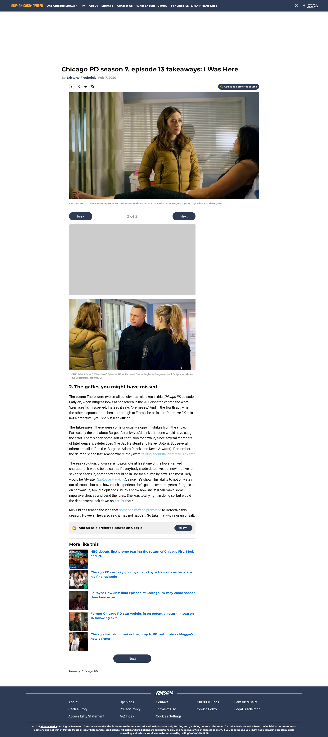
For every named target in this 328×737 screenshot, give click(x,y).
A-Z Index (127, 716)
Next (184, 216)
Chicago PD (90, 671)
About (93, 5)
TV (83, 5)
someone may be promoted (140, 510)
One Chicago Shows (61, 5)
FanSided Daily (245, 702)
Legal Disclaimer (247, 709)
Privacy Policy (130, 709)
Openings (127, 702)
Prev (80, 216)
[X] (296, 5)
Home (73, 671)
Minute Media (49, 726)
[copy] (92, 86)
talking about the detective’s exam (167, 454)
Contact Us (125, 5)
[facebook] (304, 5)
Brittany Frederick (81, 77)
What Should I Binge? (151, 5)
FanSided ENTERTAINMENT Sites (194, 5)
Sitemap (107, 5)
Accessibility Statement (86, 716)
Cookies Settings (169, 716)
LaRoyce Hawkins (111, 479)
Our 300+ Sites (208, 702)
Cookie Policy (207, 709)
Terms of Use (166, 709)
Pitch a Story (78, 709)
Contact (162, 702)
